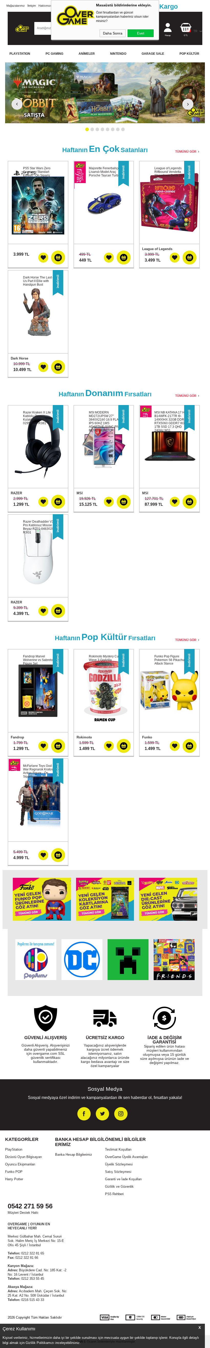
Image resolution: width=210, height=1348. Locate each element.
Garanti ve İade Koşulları (123, 1179)
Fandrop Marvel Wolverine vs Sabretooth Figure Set (40, 660)
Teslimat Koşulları (118, 1149)
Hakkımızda (46, 5)
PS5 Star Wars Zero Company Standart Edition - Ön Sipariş (36, 171)
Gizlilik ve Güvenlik (119, 1186)
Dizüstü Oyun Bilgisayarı (23, 1157)
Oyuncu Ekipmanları (20, 1164)
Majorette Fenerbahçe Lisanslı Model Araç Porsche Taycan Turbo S (106, 171)
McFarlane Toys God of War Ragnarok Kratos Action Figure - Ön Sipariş (39, 771)
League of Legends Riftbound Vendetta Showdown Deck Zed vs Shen (171, 173)
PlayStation (13, 1149)
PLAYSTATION (19, 53)
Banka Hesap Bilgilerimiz (73, 1154)
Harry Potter (14, 1179)
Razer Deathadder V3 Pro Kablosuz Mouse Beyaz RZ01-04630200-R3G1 (40, 527)
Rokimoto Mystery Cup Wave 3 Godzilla (104, 658)
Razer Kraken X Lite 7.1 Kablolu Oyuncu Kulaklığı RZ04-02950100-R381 (39, 418)
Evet (140, 33)
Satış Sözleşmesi (118, 1172)
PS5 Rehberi (114, 1194)
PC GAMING (54, 53)
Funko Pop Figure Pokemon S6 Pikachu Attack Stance (169, 660)
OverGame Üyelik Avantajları (126, 1157)
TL (186, 35)
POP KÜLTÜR (189, 53)
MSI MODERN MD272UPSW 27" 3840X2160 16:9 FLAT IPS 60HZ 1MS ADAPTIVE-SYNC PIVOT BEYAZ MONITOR (106, 421)
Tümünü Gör (185, 151)
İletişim (31, 5)
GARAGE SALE (153, 53)
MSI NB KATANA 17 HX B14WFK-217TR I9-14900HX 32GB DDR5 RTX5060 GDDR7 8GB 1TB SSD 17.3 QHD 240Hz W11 (170, 421)
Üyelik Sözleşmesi (119, 1164)
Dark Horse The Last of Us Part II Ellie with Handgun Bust (39, 281)
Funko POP (14, 1172)
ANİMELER (87, 53)
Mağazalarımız (15, 5)
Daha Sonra (112, 33)
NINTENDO (118, 53)
